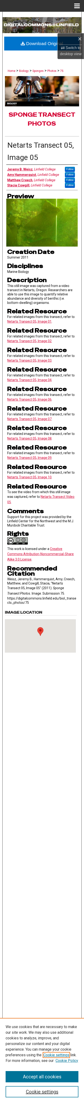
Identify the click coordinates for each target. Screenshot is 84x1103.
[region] (42, 1060)
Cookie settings (56, 1055)
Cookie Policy (67, 1060)
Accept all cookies (42, 1077)
